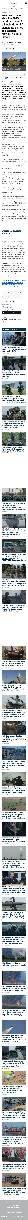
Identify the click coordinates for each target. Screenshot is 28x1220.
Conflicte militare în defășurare (17, 8)
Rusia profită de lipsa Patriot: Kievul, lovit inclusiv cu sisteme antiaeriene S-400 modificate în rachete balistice (13, 450)
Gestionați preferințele (14, 1207)
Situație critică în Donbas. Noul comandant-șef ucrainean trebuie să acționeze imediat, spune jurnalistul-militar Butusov (13, 1064)
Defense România (5, 8)
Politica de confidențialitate (14, 1203)
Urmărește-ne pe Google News (15, 77)
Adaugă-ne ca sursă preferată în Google (15, 74)
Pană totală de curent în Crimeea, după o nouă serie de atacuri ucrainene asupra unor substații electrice (13, 764)
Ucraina (3, 9)
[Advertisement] (14, 472)
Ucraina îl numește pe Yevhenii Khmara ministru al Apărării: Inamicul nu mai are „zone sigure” (13, 840)
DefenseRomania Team (15, 42)
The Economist (7, 140)
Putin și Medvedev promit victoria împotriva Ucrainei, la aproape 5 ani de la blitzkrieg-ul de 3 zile (14, 663)
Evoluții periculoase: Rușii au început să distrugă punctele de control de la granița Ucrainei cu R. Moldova (14, 739)
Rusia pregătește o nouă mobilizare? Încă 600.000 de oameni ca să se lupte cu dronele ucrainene (13, 373)
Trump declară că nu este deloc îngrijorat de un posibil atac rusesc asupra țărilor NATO (14, 349)
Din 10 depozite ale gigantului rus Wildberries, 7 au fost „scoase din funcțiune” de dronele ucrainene (14, 988)
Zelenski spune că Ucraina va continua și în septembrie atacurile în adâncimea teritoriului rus (14, 965)
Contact (14, 1210)
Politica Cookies (14, 1205)
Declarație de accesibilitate (14, 1212)
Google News (8, 307)
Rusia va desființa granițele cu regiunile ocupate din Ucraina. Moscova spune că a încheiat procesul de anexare (12, 1089)
